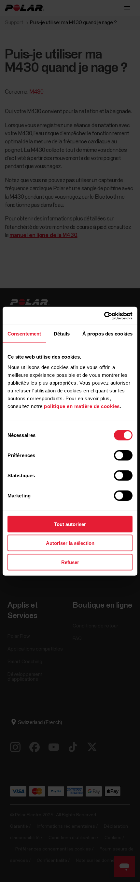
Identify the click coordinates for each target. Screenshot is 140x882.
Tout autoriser (70, 524)
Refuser (70, 562)
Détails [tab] (62, 333)
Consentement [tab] (24, 333)
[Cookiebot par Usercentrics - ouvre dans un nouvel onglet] (104, 315)
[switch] (123, 455)
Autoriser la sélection (70, 543)
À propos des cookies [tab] (107, 333)
